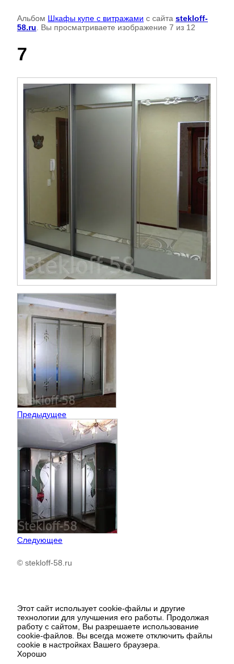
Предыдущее (41, 414)
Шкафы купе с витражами (96, 18)
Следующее (39, 540)
